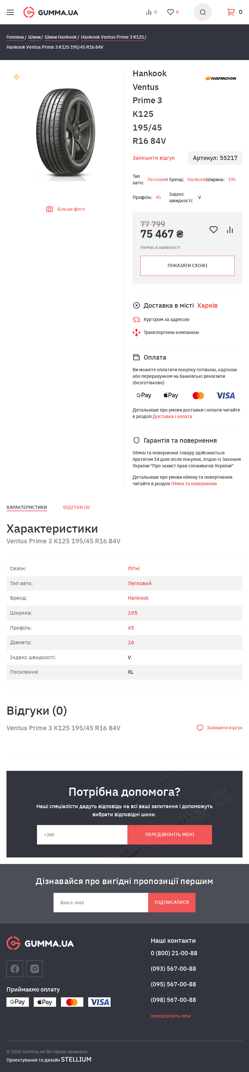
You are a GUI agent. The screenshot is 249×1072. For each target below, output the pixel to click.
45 (158, 197)
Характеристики (26, 507)
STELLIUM (76, 1059)
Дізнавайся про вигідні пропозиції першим (124, 880)
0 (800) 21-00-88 (174, 953)
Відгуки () (76, 507)
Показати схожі (188, 265)
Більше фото (71, 209)
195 (232, 179)
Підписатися (172, 902)
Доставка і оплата (172, 416)
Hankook (196, 179)
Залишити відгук (154, 157)
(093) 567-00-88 (173, 968)
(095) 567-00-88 (173, 984)
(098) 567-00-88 (173, 1000)
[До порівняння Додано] (230, 230)
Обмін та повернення (194, 484)
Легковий (157, 179)
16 (131, 642)
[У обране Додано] (214, 230)
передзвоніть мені (169, 834)
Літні (134, 568)
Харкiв (207, 305)
